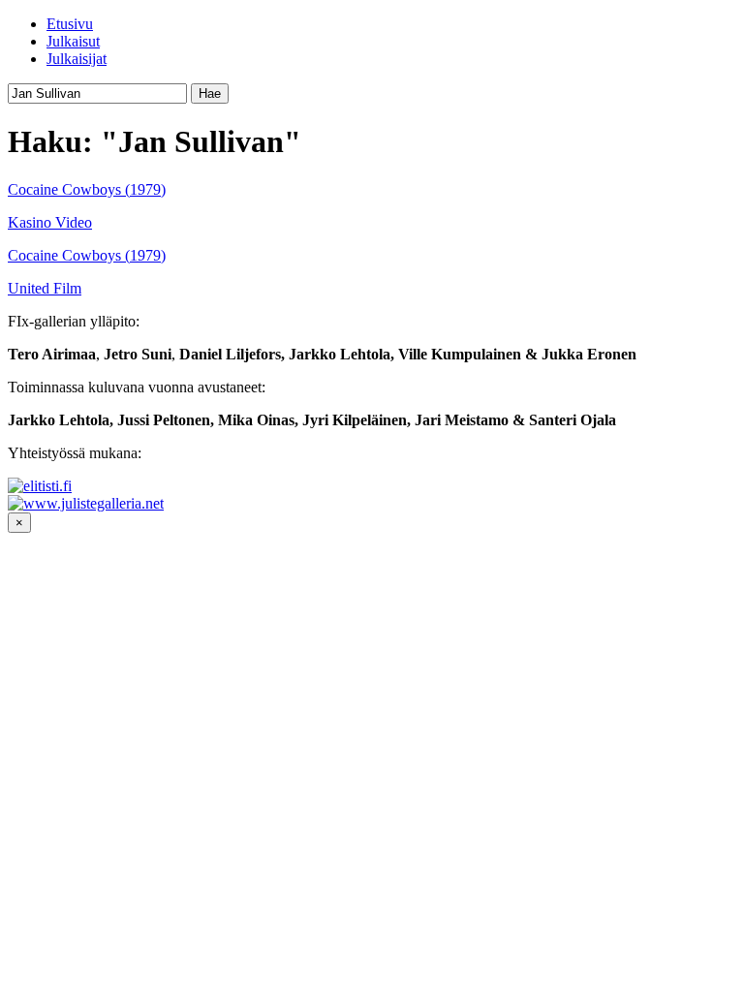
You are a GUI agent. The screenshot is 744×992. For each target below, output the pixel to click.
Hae (210, 93)
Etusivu (69, 24)
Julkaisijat (76, 58)
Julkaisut (73, 41)
